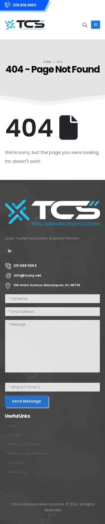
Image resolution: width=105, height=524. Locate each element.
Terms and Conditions (24, 444)
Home (12, 426)
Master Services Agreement (28, 454)
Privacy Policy (17, 472)
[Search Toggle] (85, 25)
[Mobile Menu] (95, 25)
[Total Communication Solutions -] (24, 25)
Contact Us (16, 463)
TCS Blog (14, 435)
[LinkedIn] (9, 250)
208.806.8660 (24, 5)
